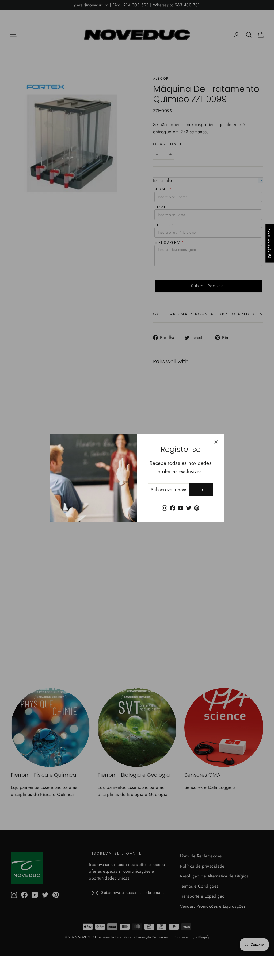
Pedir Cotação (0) (269, 243)
